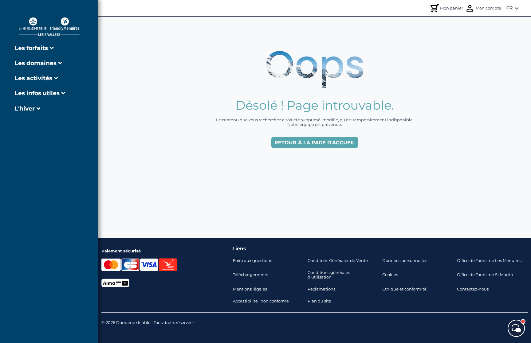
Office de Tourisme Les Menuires (489, 260)
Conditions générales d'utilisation (329, 274)
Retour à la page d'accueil (314, 143)
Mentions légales (250, 289)
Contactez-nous (473, 289)
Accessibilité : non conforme (261, 301)
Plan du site (319, 301)
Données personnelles (404, 260)
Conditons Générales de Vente (338, 260)
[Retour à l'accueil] (49, 26)
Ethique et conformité (404, 289)
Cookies (390, 274)
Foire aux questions (252, 260)
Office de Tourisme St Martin (485, 274)
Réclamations (321, 289)
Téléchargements (250, 274)
